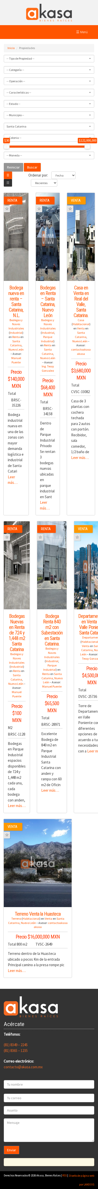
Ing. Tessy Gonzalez (48, 368)
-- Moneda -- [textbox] (14, 155)
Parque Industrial (47, 339)
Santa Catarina (16, 343)
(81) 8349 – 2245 (16, 1044)
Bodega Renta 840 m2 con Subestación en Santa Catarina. (52, 630)
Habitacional (81, 324)
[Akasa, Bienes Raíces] (49, 12)
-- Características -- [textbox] (19, 92)
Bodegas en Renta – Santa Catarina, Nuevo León (48, 301)
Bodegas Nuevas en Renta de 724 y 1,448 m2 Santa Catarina (17, 632)
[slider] (7, 146)
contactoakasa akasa (81, 352)
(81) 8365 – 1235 (16, 1050)
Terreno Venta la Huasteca (38, 914)
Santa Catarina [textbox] (16, 126)
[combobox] (49, 58)
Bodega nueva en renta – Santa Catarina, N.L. (16, 301)
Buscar (32, 167)
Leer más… (80, 457)
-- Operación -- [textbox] (16, 81)
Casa (81, 320)
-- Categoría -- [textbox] (15, 70)
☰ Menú (82, 32)
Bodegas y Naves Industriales (16, 324)
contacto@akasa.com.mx (23, 1067)
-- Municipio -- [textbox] (15, 115)
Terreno (16, 918)
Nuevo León (16, 349)
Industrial (16, 332)
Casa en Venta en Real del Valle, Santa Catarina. (81, 301)
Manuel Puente (16, 360)
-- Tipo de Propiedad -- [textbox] (20, 58)
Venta (81, 328)
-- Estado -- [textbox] (13, 104)
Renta (16, 337)
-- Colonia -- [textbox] (14, 138)
